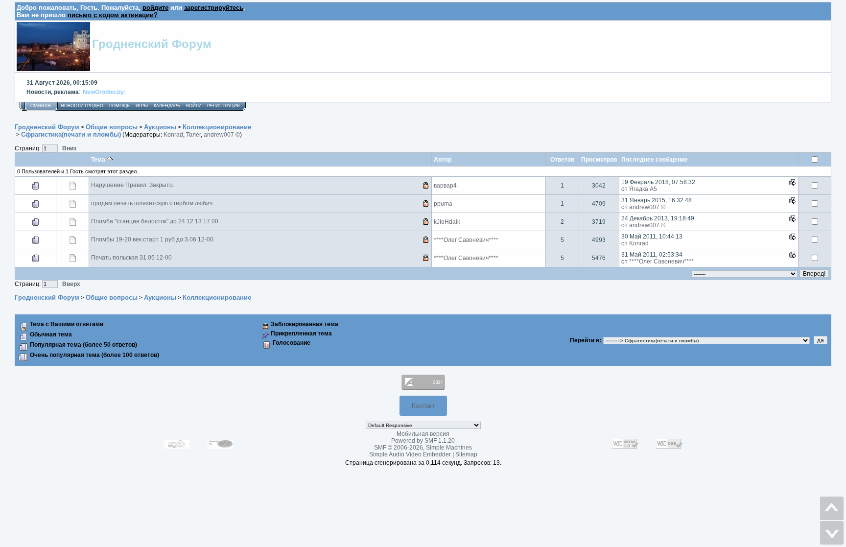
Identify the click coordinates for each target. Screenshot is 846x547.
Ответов (562, 159)
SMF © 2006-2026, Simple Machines (423, 447)
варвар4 (445, 185)
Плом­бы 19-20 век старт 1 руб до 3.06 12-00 (152, 239)
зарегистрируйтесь (213, 7)
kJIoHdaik (447, 221)
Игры (142, 105)
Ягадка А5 (643, 189)
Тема (99, 159)
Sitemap (466, 454)
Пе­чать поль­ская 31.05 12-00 (131, 257)
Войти (193, 105)
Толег (193, 134)
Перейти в (584, 340)
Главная (40, 105)
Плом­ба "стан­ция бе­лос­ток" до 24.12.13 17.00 (154, 221)
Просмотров (599, 159)
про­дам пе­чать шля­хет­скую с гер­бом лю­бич (151, 203)
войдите (155, 7)
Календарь (167, 105)
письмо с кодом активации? (113, 15)
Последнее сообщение (654, 159)
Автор (442, 159)
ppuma (443, 203)
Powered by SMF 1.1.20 (423, 440)
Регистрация (223, 105)
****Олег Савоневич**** (466, 240)
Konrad (173, 134)
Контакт (423, 405)
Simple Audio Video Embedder (410, 454)
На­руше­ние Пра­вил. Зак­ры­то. (132, 185)
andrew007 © (222, 134)
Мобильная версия (423, 433)
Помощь (119, 105)
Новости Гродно (82, 105)
